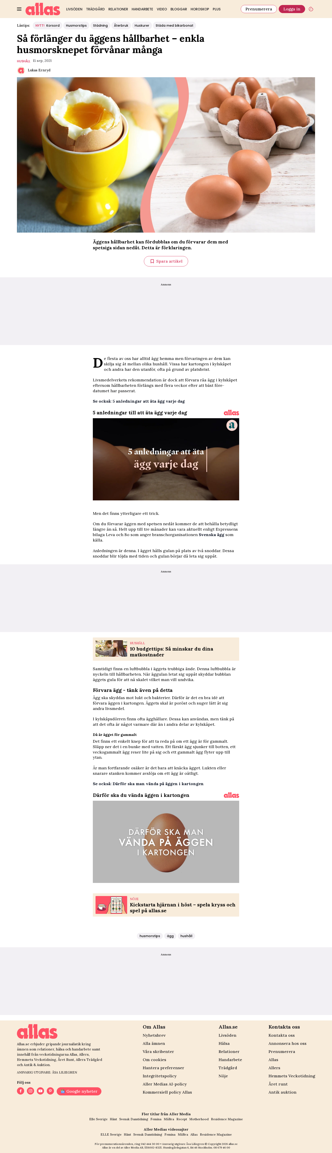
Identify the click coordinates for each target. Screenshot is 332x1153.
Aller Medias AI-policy (165, 1084)
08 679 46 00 (221, 1147)
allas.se (233, 1144)
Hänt (113, 1119)
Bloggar (179, 9)
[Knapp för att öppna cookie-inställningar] (311, 9)
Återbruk (121, 25)
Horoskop (200, 9)
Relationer (118, 9)
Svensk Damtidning (133, 1119)
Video (162, 9)
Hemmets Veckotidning (292, 1075)
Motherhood (199, 1119)
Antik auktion (283, 1092)
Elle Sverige (98, 1119)
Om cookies (154, 1059)
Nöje (223, 1075)
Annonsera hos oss (287, 1043)
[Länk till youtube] (40, 1091)
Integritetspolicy (160, 1075)
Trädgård (95, 9)
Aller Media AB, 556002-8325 (143, 1147)
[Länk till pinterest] (50, 1091)
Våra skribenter (158, 1051)
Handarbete (142, 9)
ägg (170, 936)
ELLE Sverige (111, 1134)
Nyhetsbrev (154, 1035)
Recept (181, 1119)
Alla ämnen (154, 1043)
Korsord (47, 25)
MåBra (169, 1119)
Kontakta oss (282, 1035)
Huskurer (142, 25)
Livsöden (74, 9)
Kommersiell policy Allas (167, 1092)
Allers (274, 1067)
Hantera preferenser (163, 1067)
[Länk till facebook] (20, 1091)
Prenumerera (258, 9)
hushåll (23, 61)
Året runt (278, 1084)
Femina (155, 1119)
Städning (100, 25)
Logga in (291, 9)
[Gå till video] (231, 412)
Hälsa (224, 1043)
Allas (273, 1059)
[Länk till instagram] (30, 1091)
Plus (217, 9)
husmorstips (150, 936)
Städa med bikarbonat (174, 25)
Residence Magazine (227, 1119)
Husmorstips (76, 25)
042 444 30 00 (150, 1144)
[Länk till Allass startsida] (43, 9)
